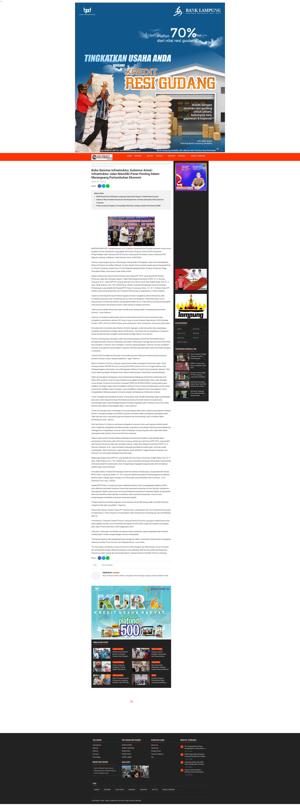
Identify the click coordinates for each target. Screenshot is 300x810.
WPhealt (182, 156)
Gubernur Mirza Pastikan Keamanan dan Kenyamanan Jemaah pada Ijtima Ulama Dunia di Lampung (158, 654)
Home (129, 156)
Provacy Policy (156, 751)
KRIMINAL (196, 333)
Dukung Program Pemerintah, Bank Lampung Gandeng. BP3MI (158, 680)
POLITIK (195, 338)
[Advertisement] (191, 230)
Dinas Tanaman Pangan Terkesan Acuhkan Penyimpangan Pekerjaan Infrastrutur (198, 356)
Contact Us (154, 748)
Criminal (95, 751)
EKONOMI (196, 329)
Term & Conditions (157, 754)
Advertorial (156, 662)
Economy (96, 754)
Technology (96, 757)
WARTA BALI (126, 751)
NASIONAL (180, 338)
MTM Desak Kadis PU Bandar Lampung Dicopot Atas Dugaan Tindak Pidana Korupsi (127, 196)
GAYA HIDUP (181, 333)
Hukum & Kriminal (118, 662)
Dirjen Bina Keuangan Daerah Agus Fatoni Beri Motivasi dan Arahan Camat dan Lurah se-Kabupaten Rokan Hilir (198, 384)
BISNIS (154, 675)
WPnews (138, 156)
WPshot (150, 156)
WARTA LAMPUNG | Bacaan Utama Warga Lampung (123, 800)
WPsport (172, 156)
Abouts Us (154, 745)
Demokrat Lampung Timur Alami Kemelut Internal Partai (197, 393)
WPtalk (159, 156)
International (97, 745)
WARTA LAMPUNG (103, 164)
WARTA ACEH (126, 754)
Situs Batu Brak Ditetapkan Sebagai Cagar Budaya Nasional (160, 667)
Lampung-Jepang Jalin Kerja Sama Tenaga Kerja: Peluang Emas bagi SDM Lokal (194, 763)
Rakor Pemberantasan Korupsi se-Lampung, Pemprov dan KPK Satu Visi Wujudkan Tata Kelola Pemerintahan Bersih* (120, 680)
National (95, 748)
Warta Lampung (198, 156)
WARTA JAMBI (127, 757)
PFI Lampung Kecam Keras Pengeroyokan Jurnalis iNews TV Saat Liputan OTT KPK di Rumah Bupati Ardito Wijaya (195, 747)
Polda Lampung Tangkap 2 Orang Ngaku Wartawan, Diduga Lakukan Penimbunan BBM (128, 206)
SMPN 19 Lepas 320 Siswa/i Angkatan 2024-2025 (198, 366)
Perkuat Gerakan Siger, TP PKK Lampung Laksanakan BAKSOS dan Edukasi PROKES (198, 375)
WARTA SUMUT (127, 745)
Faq (152, 757)
